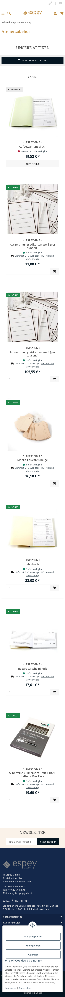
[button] (55, 13)
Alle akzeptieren (33, 936)
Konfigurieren (33, 945)
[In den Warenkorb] (54, 271)
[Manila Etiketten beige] (32, 424)
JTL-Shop (38, 992)
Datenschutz (25, 988)
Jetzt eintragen (47, 841)
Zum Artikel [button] (33, 163)
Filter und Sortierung (34, 60)
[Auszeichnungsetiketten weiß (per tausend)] (32, 316)
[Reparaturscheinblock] (32, 633)
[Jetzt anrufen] (50, 3)
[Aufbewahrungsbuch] (32, 111)
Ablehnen (33, 954)
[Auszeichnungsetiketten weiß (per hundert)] (32, 209)
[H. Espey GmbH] (32, 13)
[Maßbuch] (32, 528)
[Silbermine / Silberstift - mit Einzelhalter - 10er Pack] (32, 737)
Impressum (10, 988)
